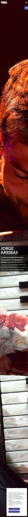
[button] (26, 8)
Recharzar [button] (17, 508)
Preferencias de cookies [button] (14, 511)
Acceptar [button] (11, 508)
